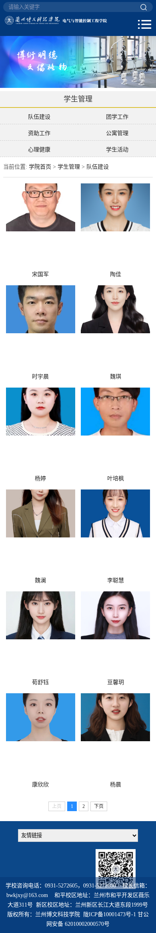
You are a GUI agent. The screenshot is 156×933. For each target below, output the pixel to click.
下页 (99, 806)
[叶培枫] (115, 430)
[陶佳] (115, 226)
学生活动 (117, 150)
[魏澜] (40, 532)
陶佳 (115, 274)
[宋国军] (40, 226)
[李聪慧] (115, 532)
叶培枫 (115, 478)
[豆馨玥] (115, 634)
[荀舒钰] (40, 634)
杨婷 (40, 478)
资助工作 (39, 133)
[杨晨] (115, 736)
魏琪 (115, 377)
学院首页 (40, 167)
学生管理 (69, 167)
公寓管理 (117, 133)
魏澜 (40, 580)
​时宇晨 (40, 377)
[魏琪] (115, 328)
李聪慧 (115, 580)
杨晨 (115, 785)
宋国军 (40, 274)
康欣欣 (40, 785)
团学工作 (117, 117)
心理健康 (39, 150)
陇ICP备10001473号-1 (109, 914)
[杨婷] (40, 430)
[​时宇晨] (40, 328)
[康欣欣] (40, 736)
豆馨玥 (115, 682)
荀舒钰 (40, 682)
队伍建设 (39, 117)
